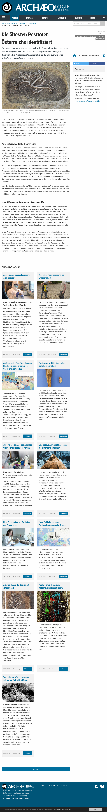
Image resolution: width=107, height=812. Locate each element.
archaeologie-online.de (9, 23)
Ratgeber (78, 17)
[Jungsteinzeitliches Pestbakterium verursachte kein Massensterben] (18, 460)
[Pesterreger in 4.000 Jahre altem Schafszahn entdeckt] (53, 378)
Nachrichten (33, 23)
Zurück (36, 769)
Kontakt (52, 785)
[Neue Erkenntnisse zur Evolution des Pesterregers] (18, 537)
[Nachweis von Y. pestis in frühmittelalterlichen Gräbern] (53, 606)
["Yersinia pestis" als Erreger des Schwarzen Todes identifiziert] (18, 692)
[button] (81, 63)
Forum (92, 17)
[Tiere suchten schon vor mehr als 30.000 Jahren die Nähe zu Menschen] (74, 55)
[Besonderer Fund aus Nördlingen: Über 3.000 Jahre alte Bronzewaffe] (104, 55)
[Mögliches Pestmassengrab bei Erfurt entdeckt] (53, 290)
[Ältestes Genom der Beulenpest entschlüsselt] (18, 600)
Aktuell (15, 17)
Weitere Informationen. (63, 809)
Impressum (42, 785)
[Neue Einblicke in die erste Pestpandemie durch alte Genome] (53, 537)
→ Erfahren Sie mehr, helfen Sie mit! (16, 798)
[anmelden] (104, 17)
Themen (29, 17)
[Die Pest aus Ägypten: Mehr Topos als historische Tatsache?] (53, 460)
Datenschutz (62, 785)
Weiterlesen (27, 354)
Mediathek (62, 17)
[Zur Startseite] (36, 7)
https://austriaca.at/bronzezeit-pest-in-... (88, 101)
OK (95, 809)
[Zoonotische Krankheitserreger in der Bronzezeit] (18, 290)
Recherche (45, 17)
